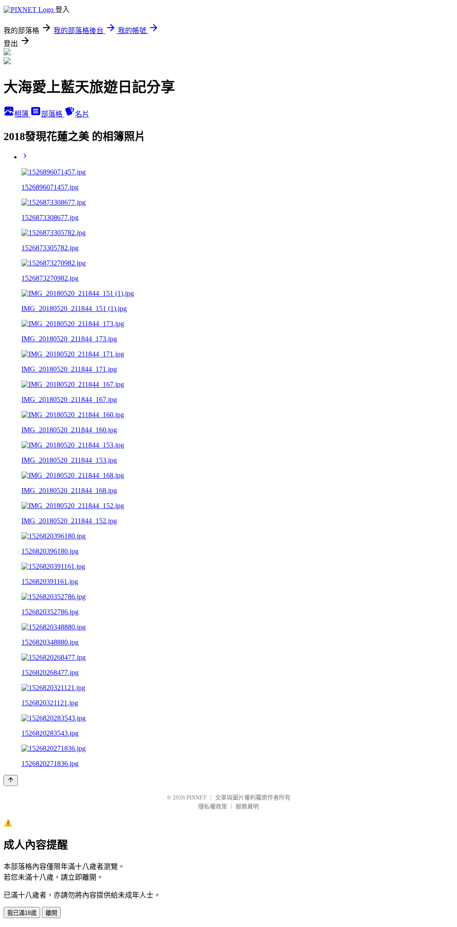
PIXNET (197, 797)
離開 (51, 913)
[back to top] (11, 780)
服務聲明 (247, 806)
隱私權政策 (212, 806)
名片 (82, 114)
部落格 (52, 114)
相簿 (22, 114)
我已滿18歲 (22, 913)
